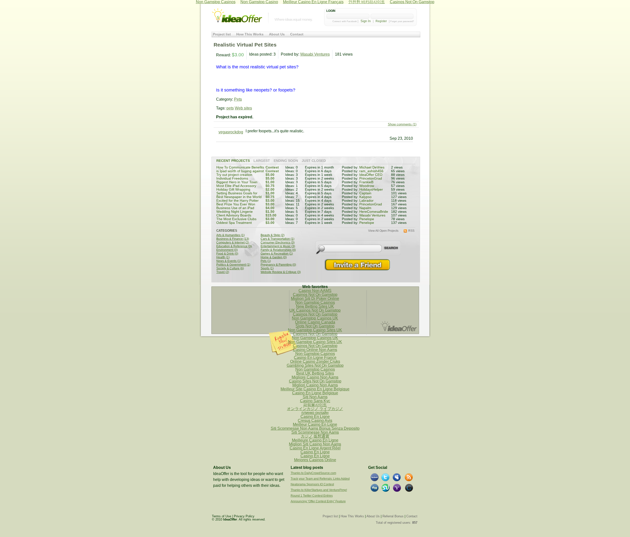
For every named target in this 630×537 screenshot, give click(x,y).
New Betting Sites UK (315, 306)
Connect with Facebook (344, 21)
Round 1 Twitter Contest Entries (312, 495)
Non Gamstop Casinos (315, 302)
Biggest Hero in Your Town (236, 182)
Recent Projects (233, 161)
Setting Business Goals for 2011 (236, 195)
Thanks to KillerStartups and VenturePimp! (319, 490)
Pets (238, 99)
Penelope (366, 219)
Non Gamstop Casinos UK (315, 318)
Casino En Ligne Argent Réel (315, 448)
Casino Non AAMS (315, 291)
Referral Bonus (393, 516)
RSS (411, 230)
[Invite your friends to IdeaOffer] (358, 265)
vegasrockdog (231, 132)
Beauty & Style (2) (272, 235)
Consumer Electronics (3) (278, 242)
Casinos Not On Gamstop (315, 294)
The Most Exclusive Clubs (236, 219)
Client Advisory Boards (233, 215)
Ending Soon (286, 161)
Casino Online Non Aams (315, 350)
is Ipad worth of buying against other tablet (240, 172)
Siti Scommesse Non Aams (315, 432)
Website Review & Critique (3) (281, 272)
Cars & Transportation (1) (277, 239)
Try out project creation (234, 175)
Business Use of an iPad (235, 208)
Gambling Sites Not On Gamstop (315, 365)
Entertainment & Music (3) (278, 246)
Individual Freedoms (232, 178)
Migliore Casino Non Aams (315, 377)
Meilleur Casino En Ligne (315, 424)
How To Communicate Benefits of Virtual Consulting (240, 169)
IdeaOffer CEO (370, 175)
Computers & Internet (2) (232, 242)
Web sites (243, 108)
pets (230, 108)
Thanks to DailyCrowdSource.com (313, 473)
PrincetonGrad (370, 178)
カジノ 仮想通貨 (315, 436)
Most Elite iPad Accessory (236, 186)
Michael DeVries (371, 167)
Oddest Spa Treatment (234, 223)
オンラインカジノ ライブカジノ (315, 409)
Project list (222, 34)
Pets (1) (266, 261)
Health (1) (223, 257)
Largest (261, 161)
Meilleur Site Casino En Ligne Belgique (315, 389)
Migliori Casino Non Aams (315, 385)
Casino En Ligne (315, 416)
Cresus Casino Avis (315, 420)
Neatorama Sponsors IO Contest (312, 484)
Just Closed (314, 161)
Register (381, 21)
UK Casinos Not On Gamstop (315, 310)
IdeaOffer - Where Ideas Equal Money (237, 15)
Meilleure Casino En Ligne (315, 440)
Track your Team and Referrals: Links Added (320, 478)
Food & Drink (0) (227, 253)
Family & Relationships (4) (278, 250)
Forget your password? (402, 21)
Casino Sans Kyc (315, 401)
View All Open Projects (383, 230)
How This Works (250, 34)
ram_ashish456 (371, 171)
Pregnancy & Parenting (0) (278, 264)
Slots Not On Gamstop (315, 326)
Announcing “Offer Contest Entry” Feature (318, 501)
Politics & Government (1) (233, 264)
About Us (277, 34)
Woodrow (366, 186)
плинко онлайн (315, 413)
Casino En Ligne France (315, 357)
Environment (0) (227, 250)
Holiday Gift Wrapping (233, 189)
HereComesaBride (373, 212)
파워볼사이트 (315, 405)
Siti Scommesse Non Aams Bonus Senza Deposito (315, 428)
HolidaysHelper (371, 189)
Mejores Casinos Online (315, 460)
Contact (296, 34)
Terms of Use (221, 516)
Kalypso (365, 197)
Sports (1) (267, 268)
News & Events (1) (228, 261)
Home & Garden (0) (274, 257)
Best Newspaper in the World (239, 197)
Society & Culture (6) (230, 268)
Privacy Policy (244, 516)
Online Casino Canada (315, 322)
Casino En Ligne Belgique (315, 393)
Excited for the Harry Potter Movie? (237, 202)
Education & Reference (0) (234, 246)
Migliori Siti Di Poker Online (315, 298)
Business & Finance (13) (232, 239)
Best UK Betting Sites (315, 373)
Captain (365, 193)
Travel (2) (222, 272)
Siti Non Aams (315, 397)
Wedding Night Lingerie (234, 212)
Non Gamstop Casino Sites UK (315, 330)
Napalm (365, 208)
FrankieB (366, 182)
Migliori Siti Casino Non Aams (315, 444)
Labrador (366, 200)
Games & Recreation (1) (277, 253)
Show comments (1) (402, 124)
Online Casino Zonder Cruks (315, 361)
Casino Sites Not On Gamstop (315, 381)
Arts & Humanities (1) (230, 235)
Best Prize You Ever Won (235, 204)
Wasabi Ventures (315, 54)
